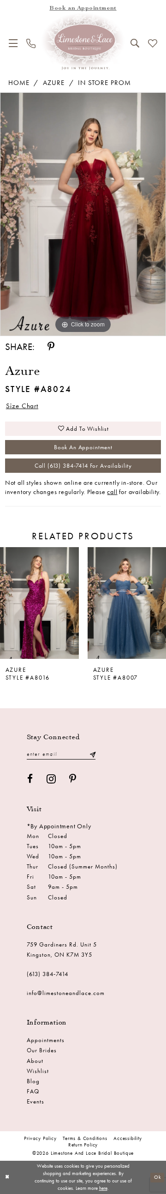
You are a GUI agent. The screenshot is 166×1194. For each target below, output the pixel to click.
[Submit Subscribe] (92, 754)
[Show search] (134, 43)
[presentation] (39, 603)
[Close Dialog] (7, 1177)
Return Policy (83, 1145)
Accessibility (127, 1138)
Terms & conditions (85, 1138)
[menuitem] (13, 43)
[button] (13, 43)
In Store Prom (104, 82)
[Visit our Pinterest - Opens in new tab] (73, 778)
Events (35, 1101)
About (35, 1060)
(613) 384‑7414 (47, 974)
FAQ (33, 1091)
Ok (157, 1177)
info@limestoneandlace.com (66, 992)
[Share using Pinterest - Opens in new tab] (51, 346)
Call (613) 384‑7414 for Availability (83, 465)
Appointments (46, 1040)
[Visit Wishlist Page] (152, 43)
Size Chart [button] (22, 406)
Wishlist (38, 1070)
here (103, 1188)
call (112, 492)
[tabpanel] (83, 214)
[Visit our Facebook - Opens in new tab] (30, 778)
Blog (33, 1081)
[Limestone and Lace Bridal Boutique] (83, 41)
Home (19, 82)
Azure (54, 82)
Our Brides (42, 1050)
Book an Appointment (83, 447)
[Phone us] (31, 43)
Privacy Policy (40, 1138)
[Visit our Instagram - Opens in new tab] (51, 778)
